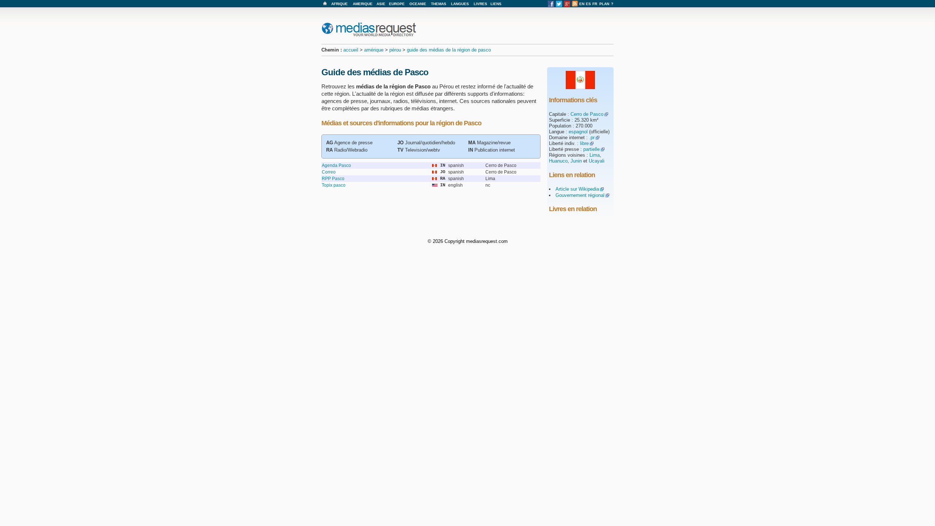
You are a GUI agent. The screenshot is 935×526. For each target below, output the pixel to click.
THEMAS (438, 4)
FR (594, 4)
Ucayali (596, 161)
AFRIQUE (339, 4)
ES (588, 4)
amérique (373, 50)
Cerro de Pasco (586, 114)
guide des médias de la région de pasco (449, 50)
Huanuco (558, 161)
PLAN (604, 4)
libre (584, 143)
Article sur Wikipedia (577, 189)
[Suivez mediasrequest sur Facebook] (551, 6)
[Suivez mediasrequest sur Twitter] (559, 6)
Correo (329, 172)
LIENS (496, 4)
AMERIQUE (363, 4)
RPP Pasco (333, 178)
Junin (576, 161)
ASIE (381, 4)
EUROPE (397, 4)
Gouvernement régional (580, 195)
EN (581, 4)
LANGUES (460, 4)
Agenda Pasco (336, 165)
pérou (395, 50)
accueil (350, 50)
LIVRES (480, 4)
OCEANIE (417, 4)
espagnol (578, 131)
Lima (594, 155)
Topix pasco (334, 185)
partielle (591, 149)
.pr (592, 137)
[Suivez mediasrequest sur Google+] (567, 6)
